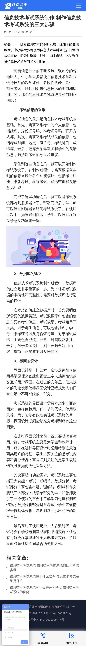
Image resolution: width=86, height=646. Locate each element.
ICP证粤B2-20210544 (31, 613)
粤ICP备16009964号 (58, 613)
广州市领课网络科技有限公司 (47, 607)
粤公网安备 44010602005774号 (44, 619)
